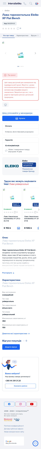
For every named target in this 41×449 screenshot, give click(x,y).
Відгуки (34, 36)
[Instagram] (20, 404)
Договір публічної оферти (13, 429)
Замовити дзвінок (20, 386)
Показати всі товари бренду (28, 170)
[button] (35, 53)
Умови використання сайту (14, 432)
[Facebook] (9, 404)
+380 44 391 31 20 (13, 381)
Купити (22, 118)
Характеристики (22, 36)
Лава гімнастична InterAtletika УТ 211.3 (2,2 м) (12, 219)
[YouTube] (32, 404)
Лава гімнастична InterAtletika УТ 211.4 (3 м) (32, 219)
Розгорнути (7, 273)
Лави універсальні (19, 184)
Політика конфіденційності (14, 426)
